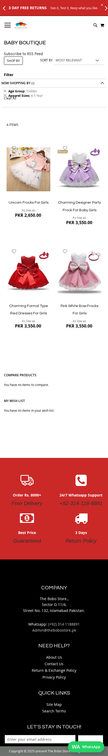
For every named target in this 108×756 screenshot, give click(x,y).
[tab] (54, 93)
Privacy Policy (54, 677)
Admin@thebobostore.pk (54, 630)
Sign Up (90, 739)
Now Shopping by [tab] (15, 83)
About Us (54, 657)
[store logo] (20, 25)
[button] (14, 148)
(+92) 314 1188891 (64, 624)
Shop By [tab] (13, 61)
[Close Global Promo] (101, 4)
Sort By (46, 60)
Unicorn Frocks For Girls (28, 202)
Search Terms (54, 711)
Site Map (54, 704)
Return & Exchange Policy (54, 670)
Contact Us (54, 663)
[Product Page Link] (28, 170)
